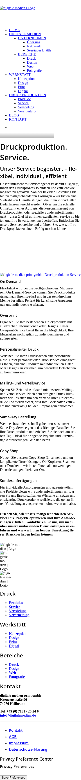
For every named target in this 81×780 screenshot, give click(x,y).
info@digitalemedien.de (18, 715)
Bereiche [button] (27, 54)
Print (21, 87)
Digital (23, 91)
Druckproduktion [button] (27, 95)
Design (32, 62)
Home (14, 30)
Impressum (19, 742)
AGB (13, 736)
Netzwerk (34, 46)
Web (30, 66)
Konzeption (26, 79)
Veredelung (26, 107)
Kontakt (18, 119)
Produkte (24, 99)
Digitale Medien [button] (25, 34)
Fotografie (34, 70)
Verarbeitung (27, 111)
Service (23, 103)
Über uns (33, 42)
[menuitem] (45, 30)
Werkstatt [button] (20, 75)
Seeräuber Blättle (39, 50)
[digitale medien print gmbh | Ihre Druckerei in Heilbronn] (40, 12)
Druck (31, 58)
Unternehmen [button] (32, 38)
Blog (14, 115)
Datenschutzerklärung (28, 749)
